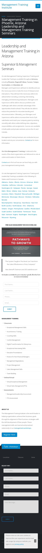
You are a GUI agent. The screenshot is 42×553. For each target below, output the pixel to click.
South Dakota (17, 212)
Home (3, 16)
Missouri (21, 197)
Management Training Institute (15, 6)
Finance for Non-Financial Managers (18, 357)
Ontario (4, 209)
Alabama (5, 182)
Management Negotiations (15, 361)
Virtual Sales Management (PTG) (17, 386)
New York (34, 203)
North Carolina (7, 206)
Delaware (16, 188)
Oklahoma (30, 206)
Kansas (24, 191)
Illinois (9, 191)
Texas (34, 212)
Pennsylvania (18, 209)
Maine (11, 194)
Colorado (20, 185)
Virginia (15, 214)
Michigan (36, 194)
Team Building (11, 373)
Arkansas (30, 182)
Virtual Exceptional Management (17, 382)
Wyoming (13, 217)
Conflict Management (13, 340)
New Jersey (17, 203)
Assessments (9, 390)
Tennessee (27, 212)
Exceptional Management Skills (16, 327)
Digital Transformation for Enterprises (19, 344)
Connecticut (28, 185)
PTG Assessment (12, 398)
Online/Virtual (9, 377)
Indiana (14, 191)
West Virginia (32, 214)
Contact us (28, 140)
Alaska (11, 182)
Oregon (10, 209)
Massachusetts (27, 194)
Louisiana (5, 194)
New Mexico (26, 203)
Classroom (8, 323)
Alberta (16, 182)
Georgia (29, 188)
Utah (3, 214)
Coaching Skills (11, 336)
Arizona (23, 182)
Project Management (13, 365)
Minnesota (5, 197)
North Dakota (17, 206)
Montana (28, 197)
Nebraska (35, 197)
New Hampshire (7, 203)
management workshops (22, 428)
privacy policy (19, 544)
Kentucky (31, 191)
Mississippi (13, 197)
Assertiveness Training (14, 332)
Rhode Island (35, 209)
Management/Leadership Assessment (19, 394)
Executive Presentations (14, 352)
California (12, 185)
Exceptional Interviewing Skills (16, 348)
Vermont (9, 214)
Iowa (19, 191)
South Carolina (7, 212)
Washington (23, 214)
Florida (23, 188)
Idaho (4, 191)
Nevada (4, 200)
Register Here (9, 434)
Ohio (24, 206)
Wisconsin (5, 217)
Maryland (18, 194)
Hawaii (35, 188)
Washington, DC (7, 188)
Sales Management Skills (15, 369)
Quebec (27, 209)
